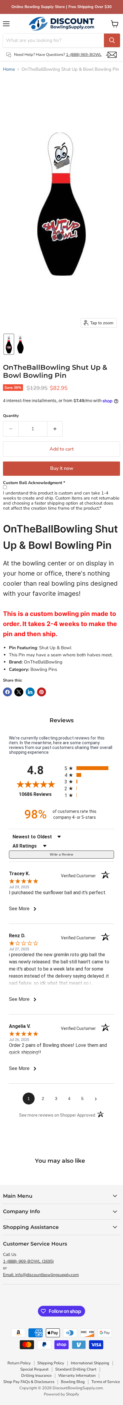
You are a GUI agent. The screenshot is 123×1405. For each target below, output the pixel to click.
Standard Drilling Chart (75, 1369)
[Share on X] (18, 692)
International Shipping (90, 1363)
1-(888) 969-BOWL (84, 54)
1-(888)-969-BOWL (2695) (28, 1261)
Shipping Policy (50, 1363)
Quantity (11, 416)
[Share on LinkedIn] (30, 692)
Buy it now (61, 468)
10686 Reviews (40, 794)
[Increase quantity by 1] (55, 429)
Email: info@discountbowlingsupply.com (41, 1275)
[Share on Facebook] (7, 692)
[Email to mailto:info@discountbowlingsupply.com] (111, 55)
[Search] (112, 40)
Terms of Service (105, 1382)
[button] (9, 344)
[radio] (89, 768)
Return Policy (19, 1363)
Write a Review (61, 854)
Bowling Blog (73, 1382)
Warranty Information (77, 1375)
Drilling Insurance (36, 1375)
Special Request (34, 1369)
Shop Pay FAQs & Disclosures (28, 1382)
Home (9, 69)
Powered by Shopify (61, 1394)
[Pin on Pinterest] (41, 692)
